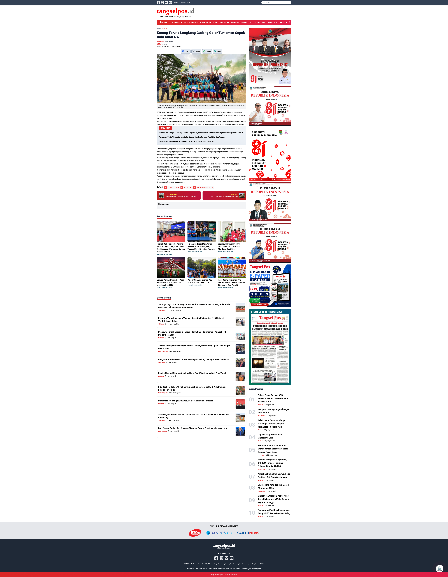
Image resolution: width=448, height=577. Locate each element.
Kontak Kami (201, 568)
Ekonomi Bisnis (260, 22)
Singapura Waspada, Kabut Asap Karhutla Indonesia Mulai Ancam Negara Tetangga (273, 499)
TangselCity (176, 22)
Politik (216, 22)
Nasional (235, 22)
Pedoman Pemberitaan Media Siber (224, 568)
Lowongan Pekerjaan (251, 568)
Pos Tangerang (191, 22)
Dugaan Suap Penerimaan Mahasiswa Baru (270, 436)
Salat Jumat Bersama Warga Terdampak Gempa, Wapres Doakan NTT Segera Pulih (271, 423)
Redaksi (190, 568)
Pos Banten (205, 22)
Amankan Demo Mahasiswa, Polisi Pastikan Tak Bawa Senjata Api (274, 475)
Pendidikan (246, 22)
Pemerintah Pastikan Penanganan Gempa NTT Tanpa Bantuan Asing (274, 512)
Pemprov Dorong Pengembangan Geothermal (273, 411)
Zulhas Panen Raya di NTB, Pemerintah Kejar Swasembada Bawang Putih (273, 398)
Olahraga (224, 22)
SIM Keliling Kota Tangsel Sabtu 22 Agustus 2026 (273, 486)
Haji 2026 (272, 22)
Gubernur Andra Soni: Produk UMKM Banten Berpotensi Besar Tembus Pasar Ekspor (273, 448)
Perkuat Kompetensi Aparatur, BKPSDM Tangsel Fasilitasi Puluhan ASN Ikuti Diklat (272, 462)
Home (164, 22)
